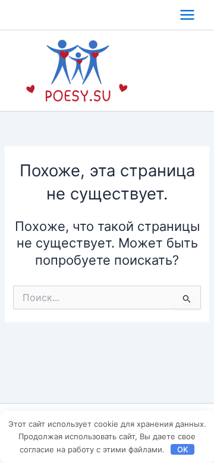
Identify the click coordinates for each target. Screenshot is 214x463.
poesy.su (172, 70)
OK (182, 449)
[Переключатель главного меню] (187, 15)
